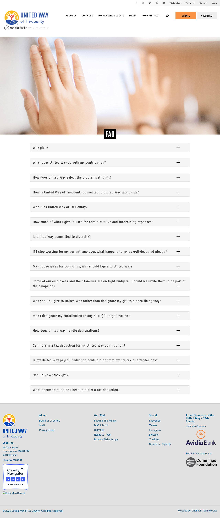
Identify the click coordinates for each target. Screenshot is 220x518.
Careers (203, 3)
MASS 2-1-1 (101, 425)
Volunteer (189, 3)
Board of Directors (49, 420)
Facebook (154, 420)
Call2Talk (99, 430)
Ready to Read (102, 434)
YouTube (154, 439)
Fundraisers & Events (111, 15)
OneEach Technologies (204, 510)
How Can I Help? (151, 15)
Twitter (153, 425)
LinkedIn (153, 434)
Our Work (87, 15)
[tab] (110, 147)
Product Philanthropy (106, 439)
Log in (214, 3)
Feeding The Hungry (105, 420)
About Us (70, 15)
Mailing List (175, 3)
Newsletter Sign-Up (160, 444)
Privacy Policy (47, 430)
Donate (186, 15)
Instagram (155, 430)
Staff (42, 425)
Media (132, 15)
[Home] (32, 16)
